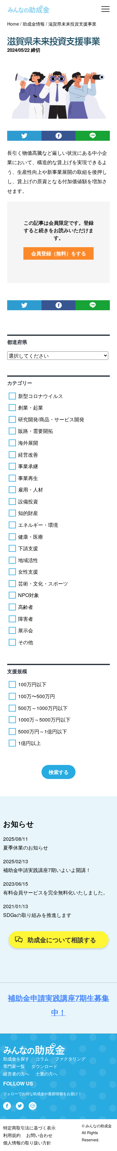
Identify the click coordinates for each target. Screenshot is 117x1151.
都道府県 (17, 341)
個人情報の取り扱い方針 (27, 1142)
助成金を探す (16, 1058)
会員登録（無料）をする (58, 253)
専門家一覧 (14, 1066)
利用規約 (12, 1135)
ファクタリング (70, 1058)
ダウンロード (44, 1066)
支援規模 (17, 671)
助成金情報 (34, 24)
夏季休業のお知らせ (25, 847)
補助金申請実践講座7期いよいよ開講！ (47, 870)
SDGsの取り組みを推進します (37, 914)
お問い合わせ (39, 1135)
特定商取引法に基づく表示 (29, 1127)
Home (13, 24)
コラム (42, 1058)
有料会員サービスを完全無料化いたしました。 (55, 892)
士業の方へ (46, 1073)
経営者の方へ (16, 1073)
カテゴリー (19, 382)
